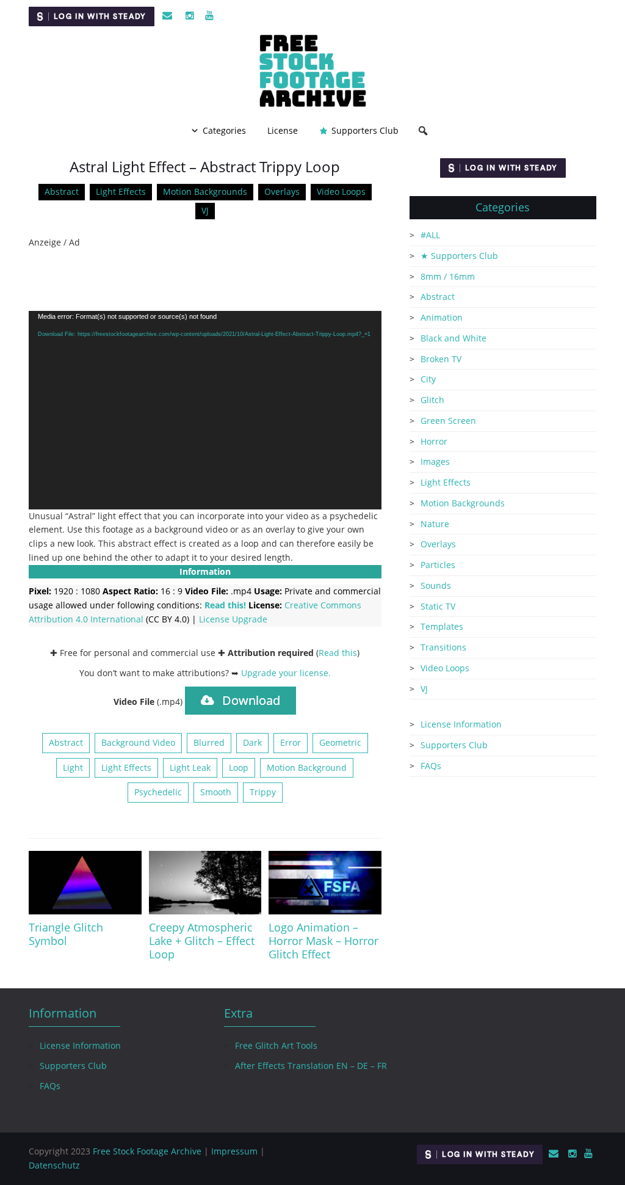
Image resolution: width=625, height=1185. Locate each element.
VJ (205, 210)
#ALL (430, 235)
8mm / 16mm (448, 276)
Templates (442, 626)
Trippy (263, 792)
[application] (205, 410)
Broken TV (441, 359)
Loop (238, 767)
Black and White (453, 338)
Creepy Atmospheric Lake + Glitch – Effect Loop (202, 940)
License (282, 130)
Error (290, 742)
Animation (442, 317)
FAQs (431, 765)
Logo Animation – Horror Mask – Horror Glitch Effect (323, 940)
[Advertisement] (205, 280)
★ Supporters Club (459, 255)
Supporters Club (365, 130)
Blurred (209, 742)
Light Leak (190, 767)
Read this (338, 652)
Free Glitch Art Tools (276, 1045)
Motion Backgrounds (205, 191)
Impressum (234, 1151)
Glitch (432, 400)
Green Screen (448, 420)
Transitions (443, 647)
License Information (461, 724)
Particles (438, 565)
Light (73, 767)
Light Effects (121, 191)
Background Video (138, 742)
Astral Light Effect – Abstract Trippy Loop (205, 166)
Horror (434, 441)
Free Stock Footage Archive (147, 1151)
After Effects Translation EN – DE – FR (311, 1065)
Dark (252, 742)
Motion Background (307, 767)
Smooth (215, 792)
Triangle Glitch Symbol (66, 934)
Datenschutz (54, 1165)
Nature (435, 524)
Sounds (436, 585)
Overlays (282, 191)
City (428, 379)
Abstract (62, 191)
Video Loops (341, 191)
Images (435, 461)
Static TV (438, 606)
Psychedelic (158, 792)
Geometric (340, 742)
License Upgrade (233, 619)
